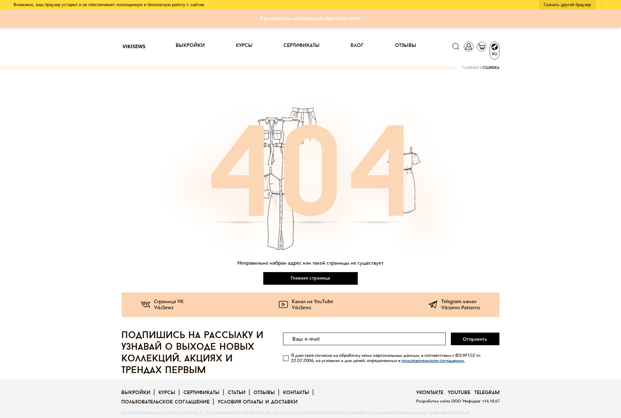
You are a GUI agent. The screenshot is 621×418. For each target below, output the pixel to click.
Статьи (236, 392)
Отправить (475, 339)
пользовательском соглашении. (433, 360)
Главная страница (310, 278)
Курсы (244, 45)
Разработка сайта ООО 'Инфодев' (449, 401)
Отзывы (405, 45)
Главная (470, 68)
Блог (357, 45)
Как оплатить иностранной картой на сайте (310, 18)
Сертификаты (301, 45)
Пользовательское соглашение (165, 402)
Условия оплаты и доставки (258, 402)
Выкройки (190, 45)
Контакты (296, 392)
